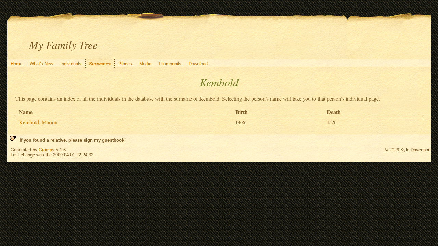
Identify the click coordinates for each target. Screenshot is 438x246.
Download (198, 63)
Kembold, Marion (38, 122)
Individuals (70, 63)
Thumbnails (169, 63)
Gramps (46, 149)
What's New (41, 63)
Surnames (100, 63)
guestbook (113, 140)
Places (125, 63)
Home (16, 63)
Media (145, 63)
